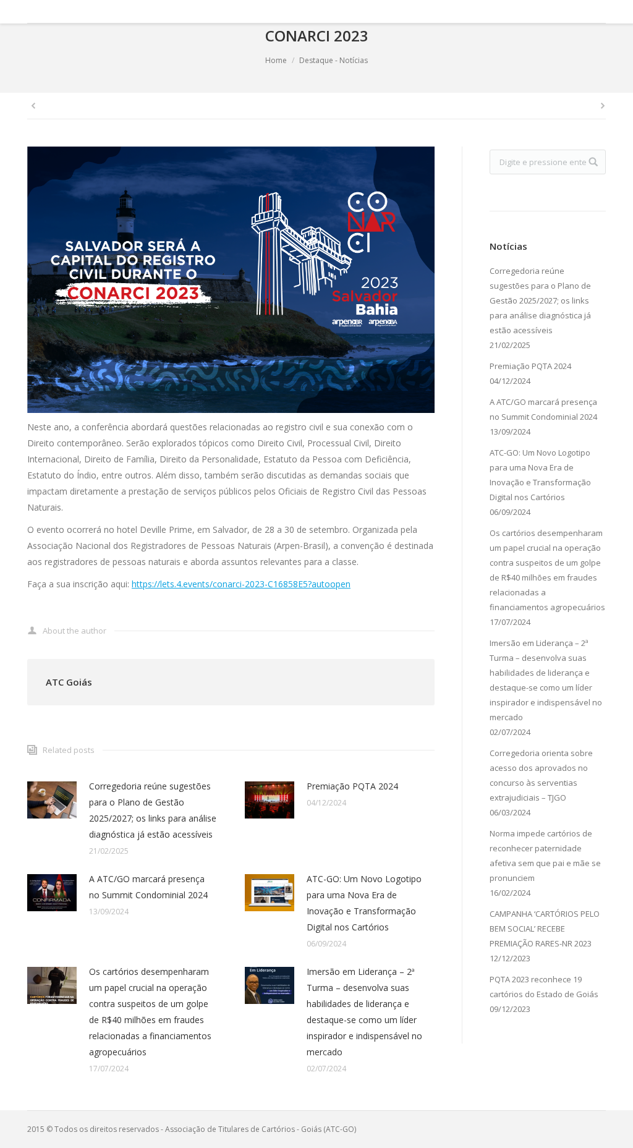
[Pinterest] (597, 11)
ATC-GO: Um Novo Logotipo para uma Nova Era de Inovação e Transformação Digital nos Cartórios (364, 903)
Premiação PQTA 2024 (352, 786)
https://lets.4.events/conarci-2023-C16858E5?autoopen (241, 584)
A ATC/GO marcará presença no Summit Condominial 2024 (148, 887)
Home (276, 60)
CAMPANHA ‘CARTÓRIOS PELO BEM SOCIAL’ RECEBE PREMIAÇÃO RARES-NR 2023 (545, 928)
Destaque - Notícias (333, 60)
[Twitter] (562, 11)
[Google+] (579, 11)
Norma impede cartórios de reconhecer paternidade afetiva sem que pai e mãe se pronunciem (545, 855)
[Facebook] (545, 11)
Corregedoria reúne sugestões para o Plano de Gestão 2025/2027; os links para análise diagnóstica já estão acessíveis (152, 810)
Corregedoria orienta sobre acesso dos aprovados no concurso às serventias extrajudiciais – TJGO (541, 775)
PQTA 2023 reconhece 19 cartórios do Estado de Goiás (544, 987)
